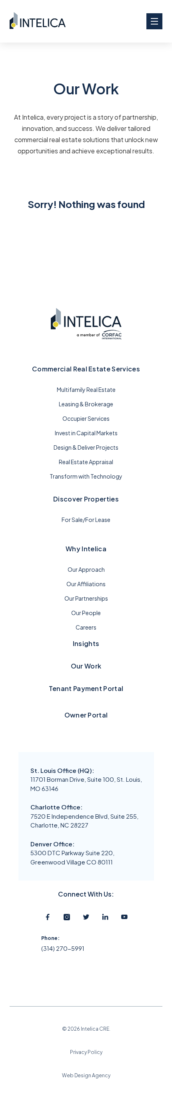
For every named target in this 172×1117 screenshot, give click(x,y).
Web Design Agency (86, 1075)
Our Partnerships (86, 598)
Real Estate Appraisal (86, 461)
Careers (86, 627)
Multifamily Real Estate (86, 389)
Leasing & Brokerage (86, 404)
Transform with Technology (86, 476)
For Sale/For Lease (86, 519)
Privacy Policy (86, 1052)
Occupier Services (86, 418)
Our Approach (86, 569)
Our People (86, 612)
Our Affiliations (86, 583)
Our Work (86, 666)
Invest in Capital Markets (86, 432)
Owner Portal (86, 715)
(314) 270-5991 (62, 948)
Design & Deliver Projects (86, 447)
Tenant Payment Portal (86, 688)
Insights (86, 643)
